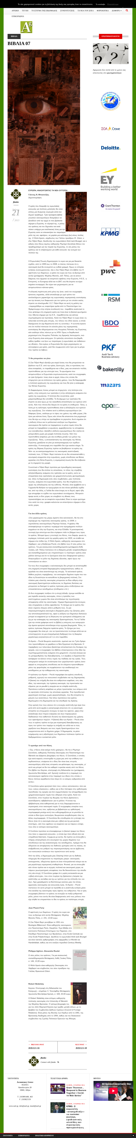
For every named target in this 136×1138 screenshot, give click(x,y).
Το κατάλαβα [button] (100, 4)
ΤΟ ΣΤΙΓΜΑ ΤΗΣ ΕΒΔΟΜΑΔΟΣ (44, 10)
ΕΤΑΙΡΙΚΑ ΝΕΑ (79, 1085)
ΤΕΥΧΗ (25, 10)
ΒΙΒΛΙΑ (14, 36)
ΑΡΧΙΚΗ (15, 10)
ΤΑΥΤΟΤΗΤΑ (8, 1136)
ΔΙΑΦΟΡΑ (116, 10)
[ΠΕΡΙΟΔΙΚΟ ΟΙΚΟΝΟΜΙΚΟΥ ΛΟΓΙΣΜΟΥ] (26, 27)
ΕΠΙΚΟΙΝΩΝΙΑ (18, 16)
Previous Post (36, 1044)
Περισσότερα (112, 4)
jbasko (16, 202)
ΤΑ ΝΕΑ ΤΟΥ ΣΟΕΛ (86, 10)
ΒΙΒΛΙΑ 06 (34, 1048)
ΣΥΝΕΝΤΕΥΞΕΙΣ (67, 10)
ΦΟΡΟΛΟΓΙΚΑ (103, 10)
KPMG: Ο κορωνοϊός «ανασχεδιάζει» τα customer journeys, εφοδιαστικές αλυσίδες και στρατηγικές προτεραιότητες (75, 1117)
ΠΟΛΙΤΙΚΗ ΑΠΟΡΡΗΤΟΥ (44, 1136)
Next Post (81, 1044)
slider (69, 1085)
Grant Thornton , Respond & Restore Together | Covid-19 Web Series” (76, 1091)
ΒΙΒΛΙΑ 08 (81, 1048)
